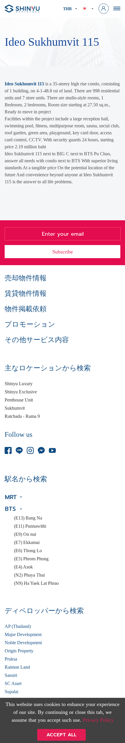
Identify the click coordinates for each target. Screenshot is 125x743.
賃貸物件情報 (26, 293)
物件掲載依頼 (26, 308)
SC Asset (13, 683)
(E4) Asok (23, 567)
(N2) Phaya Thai (29, 575)
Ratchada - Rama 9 (22, 416)
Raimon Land (17, 667)
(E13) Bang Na (28, 518)
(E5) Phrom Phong (31, 559)
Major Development (23, 634)
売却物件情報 (26, 277)
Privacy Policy (98, 720)
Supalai (11, 691)
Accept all (61, 734)
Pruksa (11, 659)
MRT (11, 497)
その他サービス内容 (37, 339)
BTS (10, 508)
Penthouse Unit (19, 400)
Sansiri (11, 675)
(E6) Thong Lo (28, 550)
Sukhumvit (15, 408)
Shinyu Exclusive (21, 392)
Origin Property (19, 651)
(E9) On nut (25, 534)
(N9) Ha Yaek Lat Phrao (36, 583)
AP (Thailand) (18, 626)
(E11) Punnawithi (30, 526)
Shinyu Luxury (19, 383)
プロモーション (30, 324)
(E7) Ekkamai (27, 542)
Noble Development (23, 642)
